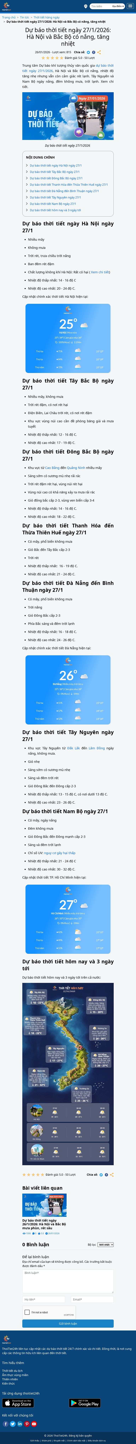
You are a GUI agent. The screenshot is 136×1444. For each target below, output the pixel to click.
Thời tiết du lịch (12, 1371)
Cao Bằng (52, 468)
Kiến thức (8, 1383)
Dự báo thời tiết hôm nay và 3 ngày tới (55, 210)
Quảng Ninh (76, 468)
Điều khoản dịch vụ (97, 1440)
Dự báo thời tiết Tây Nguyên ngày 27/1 (55, 197)
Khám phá (46, 1440)
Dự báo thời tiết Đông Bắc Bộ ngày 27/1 (56, 178)
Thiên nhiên (10, 1379)
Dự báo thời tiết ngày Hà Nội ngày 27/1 (56, 165)
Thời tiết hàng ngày (47, 17)
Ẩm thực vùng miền (15, 1375)
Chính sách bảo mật (76, 1440)
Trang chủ (9, 17)
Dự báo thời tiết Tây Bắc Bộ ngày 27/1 (55, 172)
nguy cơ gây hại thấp (59, 853)
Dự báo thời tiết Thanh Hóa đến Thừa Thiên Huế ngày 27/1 (69, 185)
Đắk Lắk (73, 748)
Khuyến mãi (59, 1440)
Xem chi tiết (100, 272)
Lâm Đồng (97, 748)
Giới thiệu (34, 1440)
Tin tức (24, 17)
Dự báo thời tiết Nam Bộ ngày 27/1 (53, 204)
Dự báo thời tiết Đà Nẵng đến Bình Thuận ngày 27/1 (64, 191)
